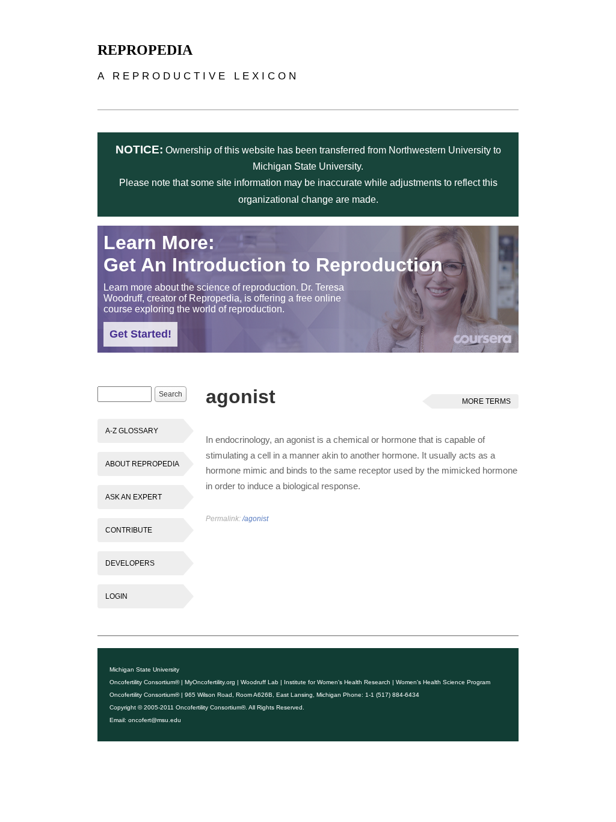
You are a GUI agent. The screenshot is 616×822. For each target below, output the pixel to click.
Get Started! (140, 334)
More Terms (486, 401)
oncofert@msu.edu (154, 720)
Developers (130, 563)
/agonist (255, 519)
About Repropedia (142, 464)
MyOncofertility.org (210, 682)
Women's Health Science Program (443, 682)
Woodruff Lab (260, 682)
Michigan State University (144, 669)
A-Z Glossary (131, 431)
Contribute (128, 530)
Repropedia (144, 50)
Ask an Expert (133, 497)
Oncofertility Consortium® (144, 682)
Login (116, 596)
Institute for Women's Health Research (337, 682)
